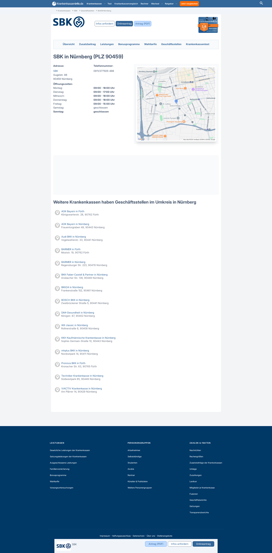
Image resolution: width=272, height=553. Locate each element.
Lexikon (193, 481)
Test (110, 3)
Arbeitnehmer (134, 450)
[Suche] (261, 3)
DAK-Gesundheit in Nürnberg (77, 312)
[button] (105, 3)
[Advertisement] (136, 175)
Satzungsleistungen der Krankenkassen (68, 456)
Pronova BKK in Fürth (73, 363)
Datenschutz (138, 536)
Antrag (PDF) (142, 23)
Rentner (131, 475)
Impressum (105, 536)
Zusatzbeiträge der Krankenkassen (206, 462)
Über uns (151, 536)
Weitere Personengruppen (140, 487)
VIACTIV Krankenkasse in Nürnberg (81, 388)
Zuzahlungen (196, 475)
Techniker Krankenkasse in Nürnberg (82, 375)
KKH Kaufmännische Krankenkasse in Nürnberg (88, 337)
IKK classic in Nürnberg (74, 325)
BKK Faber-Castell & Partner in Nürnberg (84, 274)
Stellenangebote (164, 536)
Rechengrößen (196, 456)
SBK (55, 70)
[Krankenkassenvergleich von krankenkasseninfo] (67, 4)
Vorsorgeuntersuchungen (61, 487)
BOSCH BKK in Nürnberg (75, 299)
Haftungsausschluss (121, 536)
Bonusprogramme (58, 475)
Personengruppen (139, 443)
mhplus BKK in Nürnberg (75, 350)
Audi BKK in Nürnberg (73, 236)
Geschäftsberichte (198, 500)
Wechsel (155, 3)
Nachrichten (195, 450)
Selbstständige (135, 456)
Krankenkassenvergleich (126, 3)
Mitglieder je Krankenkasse (202, 487)
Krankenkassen (94, 3)
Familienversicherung (59, 469)
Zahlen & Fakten (200, 443)
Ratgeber (169, 3)
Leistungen (57, 443)
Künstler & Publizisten (138, 481)
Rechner (144, 3)
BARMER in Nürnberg (73, 261)
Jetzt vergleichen (189, 3)
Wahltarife (54, 481)
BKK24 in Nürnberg (72, 287)
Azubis (131, 469)
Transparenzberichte (199, 512)
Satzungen (195, 506)
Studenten (132, 462)
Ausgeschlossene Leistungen (63, 462)
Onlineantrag (124, 23)
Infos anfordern (104, 23)
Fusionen (194, 494)
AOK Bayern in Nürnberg (75, 224)
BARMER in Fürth (70, 249)
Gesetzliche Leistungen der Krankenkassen (70, 450)
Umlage (193, 469)
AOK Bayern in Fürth (72, 211)
